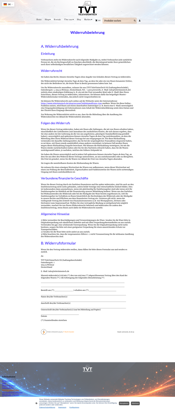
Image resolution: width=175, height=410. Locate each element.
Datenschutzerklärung (47, 407)
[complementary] (8, 4)
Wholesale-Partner (10, 395)
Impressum (7, 381)
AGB (4, 383)
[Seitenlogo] (87, 8)
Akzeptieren (124, 403)
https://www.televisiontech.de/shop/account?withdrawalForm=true (71, 103)
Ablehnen (135, 403)
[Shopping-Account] (139, 20)
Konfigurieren (74, 407)
